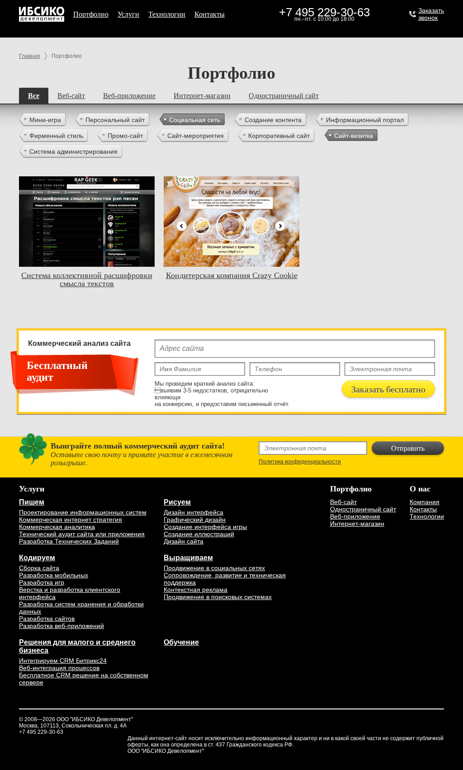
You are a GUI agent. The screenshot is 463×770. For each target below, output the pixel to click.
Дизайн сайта (183, 541)
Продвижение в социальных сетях (214, 568)
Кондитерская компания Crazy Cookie (232, 275)
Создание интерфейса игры (205, 526)
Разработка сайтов (47, 618)
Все (33, 95)
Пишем (31, 502)
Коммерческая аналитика (57, 526)
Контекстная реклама (195, 589)
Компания (424, 501)
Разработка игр (41, 582)
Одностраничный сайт (284, 95)
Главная (29, 56)
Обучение (181, 642)
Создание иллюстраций (199, 534)
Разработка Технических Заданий (69, 541)
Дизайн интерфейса (193, 512)
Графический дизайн (195, 519)
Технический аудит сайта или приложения (82, 534)
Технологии (166, 14)
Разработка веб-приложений (61, 625)
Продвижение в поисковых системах (218, 596)
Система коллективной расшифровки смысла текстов (86, 279)
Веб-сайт (71, 95)
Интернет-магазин (202, 95)
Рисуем (177, 502)
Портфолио (91, 14)
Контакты (209, 14)
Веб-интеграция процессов (59, 667)
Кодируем (37, 558)
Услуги (128, 14)
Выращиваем (188, 558)
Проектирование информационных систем (82, 512)
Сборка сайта (39, 568)
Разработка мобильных (53, 575)
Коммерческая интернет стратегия (70, 519)
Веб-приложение (129, 95)
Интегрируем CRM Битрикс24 (63, 660)
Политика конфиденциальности (300, 461)
